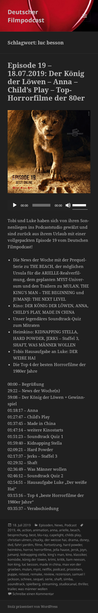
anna (53, 530)
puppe (12, 574)
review (49, 574)
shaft (58, 579)
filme (38, 544)
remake (36, 574)
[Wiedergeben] (14, 205)
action (26, 530)
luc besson (30, 564)
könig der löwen (34, 559)
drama (73, 539)
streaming (49, 584)
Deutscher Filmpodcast (26, 16)
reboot (24, 574)
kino (69, 554)
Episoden (46, 525)
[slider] (80, 205)
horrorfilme (42, 549)
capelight (56, 535)
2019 (11, 530)
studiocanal (67, 584)
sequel (38, 579)
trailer (12, 589)
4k (18, 530)
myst (37, 569)
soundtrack (16, 584)
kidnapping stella (33, 554)
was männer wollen (32, 589)
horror (27, 549)
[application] (49, 205)
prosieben (74, 569)
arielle (64, 530)
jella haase (61, 549)
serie (49, 579)
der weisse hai (55, 539)
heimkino (15, 549)
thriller (83, 584)
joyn (83, 549)
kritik (61, 559)
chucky (38, 539)
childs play (73, 535)
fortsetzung (53, 544)
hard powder (72, 544)
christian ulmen (19, 539)
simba (68, 579)
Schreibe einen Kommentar (33, 593)
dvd (10, 544)
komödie (14, 559)
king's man (56, 554)
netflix (46, 569)
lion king (14, 564)
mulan (27, 569)
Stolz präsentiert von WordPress (32, 606)
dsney (84, 539)
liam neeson (75, 559)
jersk (74, 549)
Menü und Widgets (84, 21)
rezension (63, 574)
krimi (52, 559)
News (58, 525)
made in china (50, 564)
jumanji (13, 554)
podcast (59, 569)
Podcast (70, 525)
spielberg (33, 584)
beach (74, 530)
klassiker (80, 554)
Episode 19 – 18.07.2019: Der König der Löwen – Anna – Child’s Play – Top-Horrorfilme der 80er (46, 81)
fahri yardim (24, 544)
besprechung (17, 535)
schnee (26, 579)
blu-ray (42, 535)
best (32, 535)
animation (40, 530)
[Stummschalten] (68, 205)
